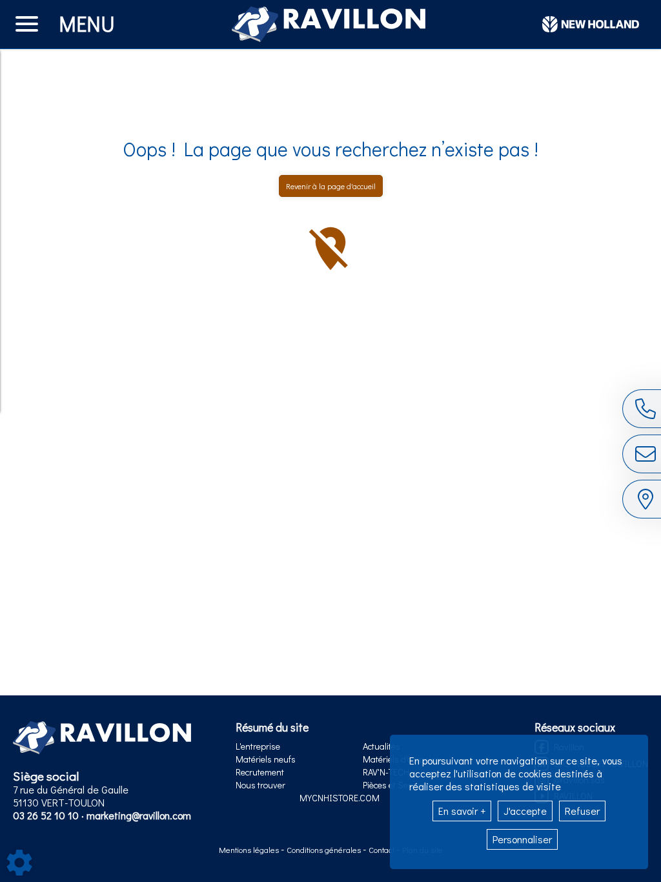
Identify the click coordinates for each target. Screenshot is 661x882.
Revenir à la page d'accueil (331, 186)
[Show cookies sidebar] (19, 863)
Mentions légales (250, 850)
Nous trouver (260, 785)
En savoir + (461, 810)
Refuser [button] (582, 810)
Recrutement (260, 772)
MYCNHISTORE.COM (340, 798)
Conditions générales (325, 850)
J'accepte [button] (525, 810)
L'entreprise (258, 746)
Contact (382, 850)
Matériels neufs (266, 759)
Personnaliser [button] (522, 839)
